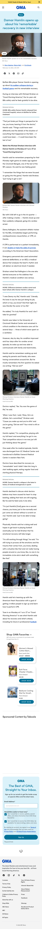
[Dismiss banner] (39, 2)
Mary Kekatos (9, 65)
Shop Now (26, 659)
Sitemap (23, 903)
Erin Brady (28, 65)
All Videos (5, 914)
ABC (3, 910)
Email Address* (9, 801)
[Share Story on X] (9, 73)
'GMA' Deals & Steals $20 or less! (19, 2)
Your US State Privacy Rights (28, 881)
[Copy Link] (22, 73)
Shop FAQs (5, 903)
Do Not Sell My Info (8, 891)
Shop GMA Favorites (18, 634)
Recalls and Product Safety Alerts (27, 907)
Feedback (24, 898)
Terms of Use (6, 884)
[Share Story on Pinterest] (13, 73)
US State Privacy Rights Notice (26, 831)
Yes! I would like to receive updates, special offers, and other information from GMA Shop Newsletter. (22, 816)
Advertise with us (7, 900)
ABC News (5, 907)
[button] (3, 7)
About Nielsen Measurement (25, 890)
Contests (5, 880)
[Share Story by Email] (18, 73)
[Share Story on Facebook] (4, 73)
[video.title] (21, 45)
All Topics (5, 917)
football (33, 621)
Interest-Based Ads (27, 885)
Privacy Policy (8, 831)
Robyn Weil (17, 65)
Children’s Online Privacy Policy (10, 895)
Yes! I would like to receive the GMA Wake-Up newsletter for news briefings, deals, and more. (22, 822)
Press (23, 894)
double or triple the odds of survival (22, 247)
